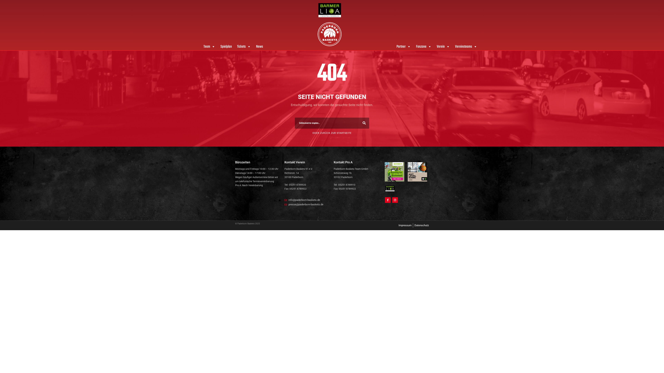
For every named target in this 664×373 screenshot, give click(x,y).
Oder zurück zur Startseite (332, 133)
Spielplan (226, 47)
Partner (401, 47)
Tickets (241, 47)
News (259, 47)
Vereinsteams (463, 47)
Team (207, 47)
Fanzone (421, 47)
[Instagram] (395, 200)
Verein (441, 47)
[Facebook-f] (388, 200)
